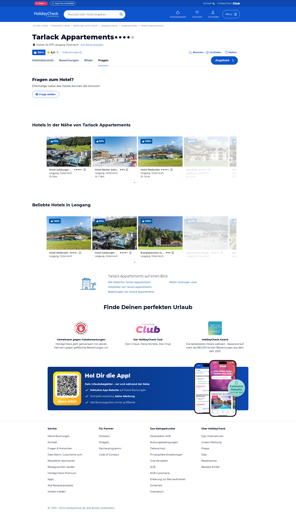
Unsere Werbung (211, 442)
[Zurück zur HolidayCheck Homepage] (46, 14)
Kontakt (207, 3)
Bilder (88, 60)
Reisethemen (209, 460)
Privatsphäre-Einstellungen (166, 454)
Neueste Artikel (210, 467)
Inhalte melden (57, 491)
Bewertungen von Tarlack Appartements (131, 291)
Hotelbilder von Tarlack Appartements (130, 287)
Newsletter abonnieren (61, 460)
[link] (178, 14)
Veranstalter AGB (160, 436)
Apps (51, 479)
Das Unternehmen (212, 436)
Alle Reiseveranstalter (60, 485)
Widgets (104, 442)
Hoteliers (104, 436)
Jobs (204, 454)
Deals (40, 3)
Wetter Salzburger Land (182, 282)
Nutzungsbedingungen (164, 442)
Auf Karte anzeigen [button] (92, 44)
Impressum (157, 491)
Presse (205, 448)
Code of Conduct (109, 454)
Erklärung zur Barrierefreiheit (168, 479)
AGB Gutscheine (160, 473)
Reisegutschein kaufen (61, 467)
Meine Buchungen (59, 436)
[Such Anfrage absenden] (121, 14)
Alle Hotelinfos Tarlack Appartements (129, 282)
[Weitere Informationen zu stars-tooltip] (132, 37)
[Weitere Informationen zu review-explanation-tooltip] (80, 52)
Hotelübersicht (43, 60)
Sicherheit (156, 485)
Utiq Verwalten (159, 460)
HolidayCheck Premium (62, 473)
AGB (153, 467)
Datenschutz (157, 448)
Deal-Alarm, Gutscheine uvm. (65, 454)
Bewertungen (69, 60)
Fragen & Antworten (60, 448)
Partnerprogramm (110, 448)
